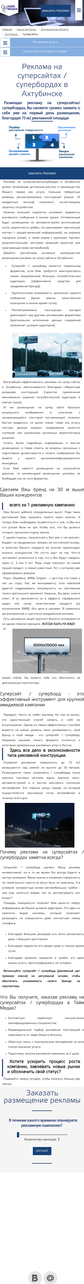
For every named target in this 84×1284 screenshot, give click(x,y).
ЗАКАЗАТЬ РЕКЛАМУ (56, 10)
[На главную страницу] (9, 15)
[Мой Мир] (50, 1272)
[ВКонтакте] (35, 1272)
